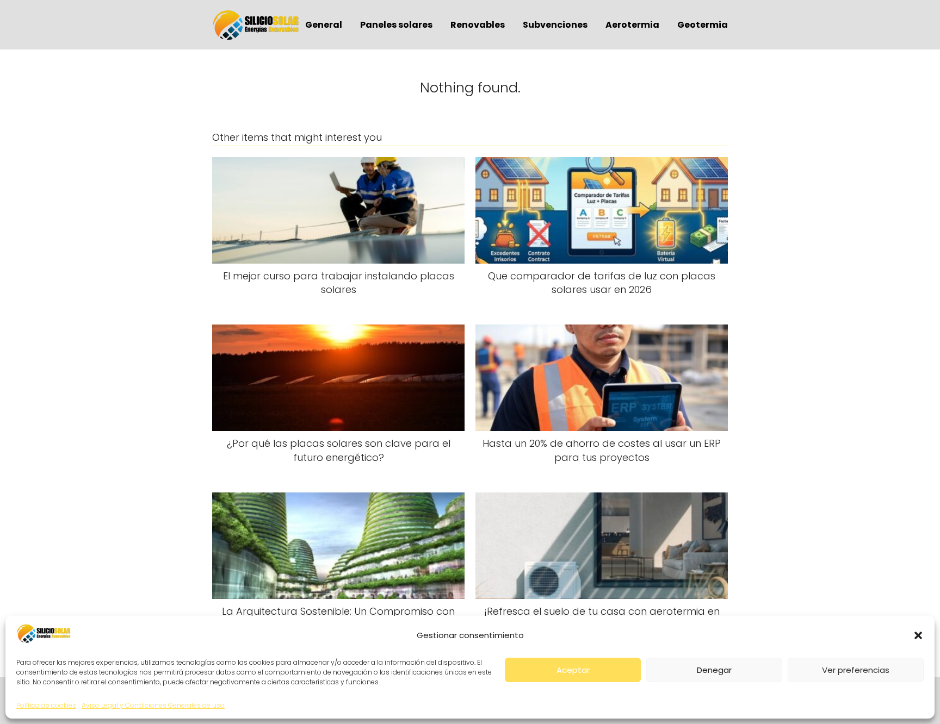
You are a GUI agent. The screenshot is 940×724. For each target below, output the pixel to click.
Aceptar (573, 670)
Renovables (477, 24)
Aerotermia (632, 24)
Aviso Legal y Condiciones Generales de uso (153, 705)
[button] (918, 635)
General (323, 24)
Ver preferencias (855, 670)
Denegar (714, 670)
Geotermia (702, 24)
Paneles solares (396, 24)
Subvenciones (555, 24)
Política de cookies (46, 705)
